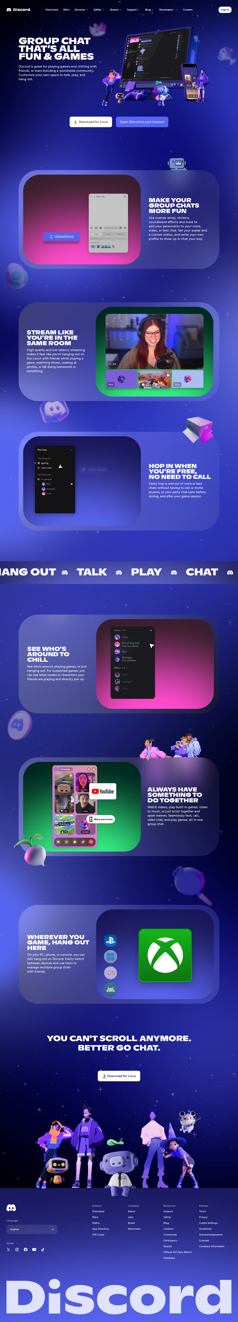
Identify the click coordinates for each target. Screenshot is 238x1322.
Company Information (211, 1246)
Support (168, 1211)
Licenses (204, 1240)
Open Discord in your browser (142, 122)
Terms (202, 1211)
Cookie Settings (208, 1223)
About (131, 1211)
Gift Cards (98, 1234)
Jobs (130, 1217)
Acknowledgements (211, 1234)
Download (51, 10)
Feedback (169, 1258)
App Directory (100, 1229)
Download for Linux (93, 122)
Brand (131, 1223)
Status (96, 1223)
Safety (167, 1217)
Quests (168, 1246)
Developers (170, 1240)
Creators (169, 1229)
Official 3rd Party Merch (178, 1252)
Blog (166, 1223)
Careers (189, 10)
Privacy (203, 1217)
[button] (81, 10)
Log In (225, 9)
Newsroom (134, 1229)
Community (170, 1234)
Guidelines (205, 1229)
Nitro (67, 10)
